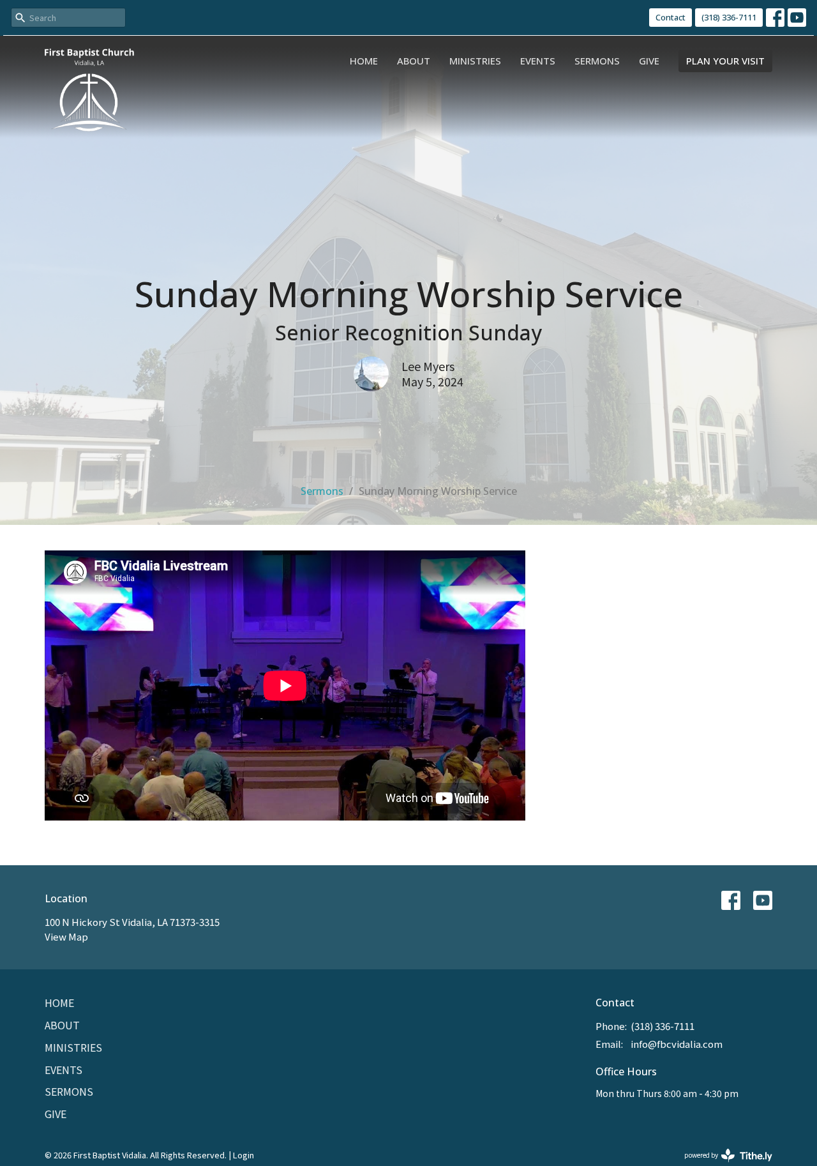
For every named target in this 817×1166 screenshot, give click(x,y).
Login (243, 1155)
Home (364, 60)
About (413, 60)
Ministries (475, 60)
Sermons (597, 60)
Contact (671, 17)
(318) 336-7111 (728, 17)
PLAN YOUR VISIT (725, 60)
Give (649, 60)
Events (537, 60)
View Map (66, 936)
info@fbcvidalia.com (677, 1043)
